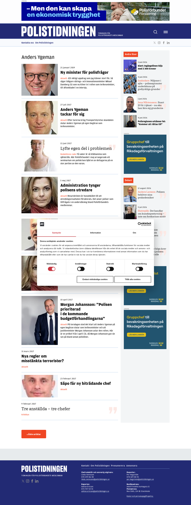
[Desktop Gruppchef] (145, 154)
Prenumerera (118, 465)
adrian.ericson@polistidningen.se (95, 491)
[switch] (81, 269)
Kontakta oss (27, 42)
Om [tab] (134, 233)
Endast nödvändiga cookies (95, 279)
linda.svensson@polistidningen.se (95, 479)
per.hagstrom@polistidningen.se (140, 479)
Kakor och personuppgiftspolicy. (140, 496)
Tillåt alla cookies (132, 279)
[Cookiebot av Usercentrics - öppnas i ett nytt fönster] (139, 224)
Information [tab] (95, 233)
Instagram (159, 42)
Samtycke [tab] (56, 233)
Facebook (163, 42)
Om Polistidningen (44, 42)
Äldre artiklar (34, 434)
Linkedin (168, 42)
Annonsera (131, 465)
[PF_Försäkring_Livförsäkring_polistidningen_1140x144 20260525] (95, 11)
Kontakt (85, 465)
